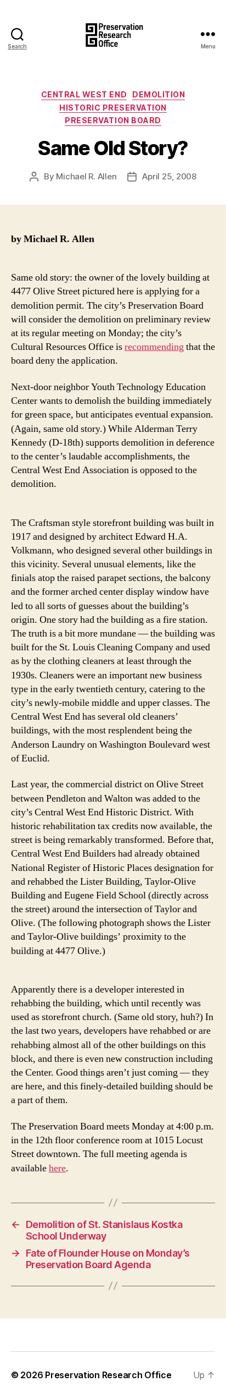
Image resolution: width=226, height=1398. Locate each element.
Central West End (84, 94)
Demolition (158, 94)
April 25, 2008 (169, 176)
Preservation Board (113, 120)
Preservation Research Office (108, 1374)
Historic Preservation (113, 107)
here (57, 1168)
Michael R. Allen (86, 176)
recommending (154, 347)
